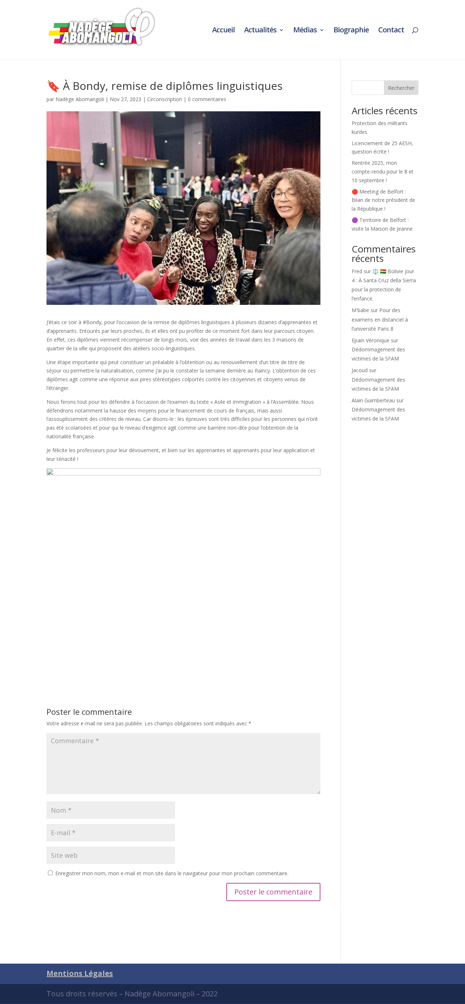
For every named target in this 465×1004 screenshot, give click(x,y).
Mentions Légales (79, 973)
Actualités (260, 31)
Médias (305, 31)
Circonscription (164, 99)
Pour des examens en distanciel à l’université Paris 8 (380, 319)
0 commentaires (207, 99)
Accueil (223, 31)
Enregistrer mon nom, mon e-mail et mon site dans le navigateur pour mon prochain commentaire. (171, 873)
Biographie (351, 31)
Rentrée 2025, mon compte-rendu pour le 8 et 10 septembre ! (382, 171)
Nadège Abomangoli (80, 99)
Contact (391, 31)
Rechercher (401, 87)
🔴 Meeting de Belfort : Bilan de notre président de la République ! (383, 200)
